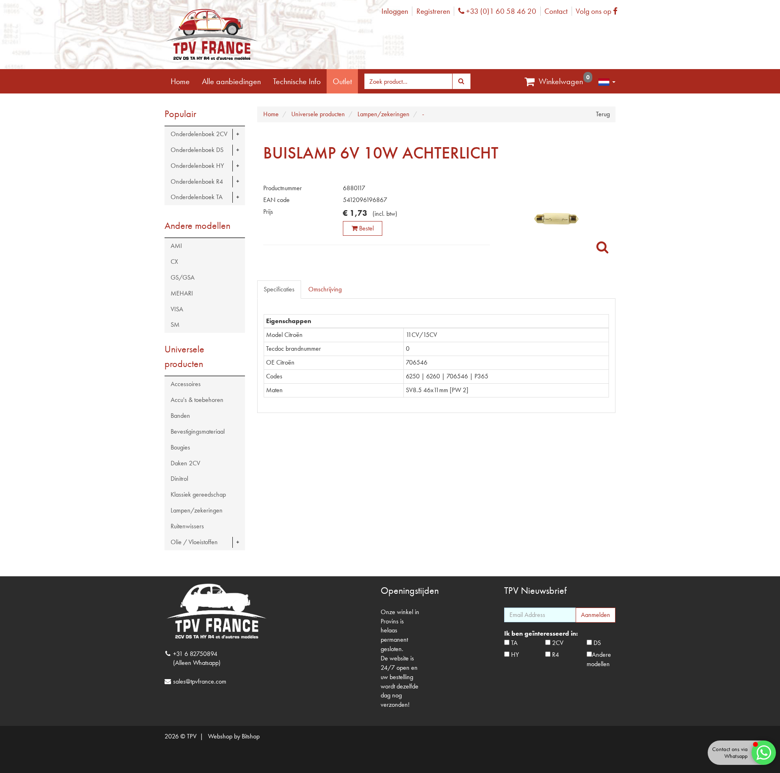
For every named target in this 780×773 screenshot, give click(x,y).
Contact (556, 11)
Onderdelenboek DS (197, 149)
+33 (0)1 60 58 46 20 (500, 11)
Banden (180, 415)
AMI (176, 245)
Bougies (180, 447)
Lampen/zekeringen (197, 510)
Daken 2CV (185, 463)
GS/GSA (183, 277)
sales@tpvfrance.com (199, 681)
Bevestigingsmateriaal (198, 431)
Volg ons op (599, 11)
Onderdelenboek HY (197, 165)
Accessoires (186, 384)
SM (175, 324)
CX (174, 261)
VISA (177, 309)
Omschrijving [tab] (325, 289)
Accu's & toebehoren (197, 399)
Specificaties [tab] (279, 289)
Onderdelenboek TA (197, 197)
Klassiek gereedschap (198, 494)
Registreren (433, 11)
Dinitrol (179, 478)
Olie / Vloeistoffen (194, 542)
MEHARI (182, 293)
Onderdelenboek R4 (197, 181)
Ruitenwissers (187, 526)
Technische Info (297, 81)
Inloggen (394, 11)
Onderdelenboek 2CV (199, 134)
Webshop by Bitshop (234, 736)
